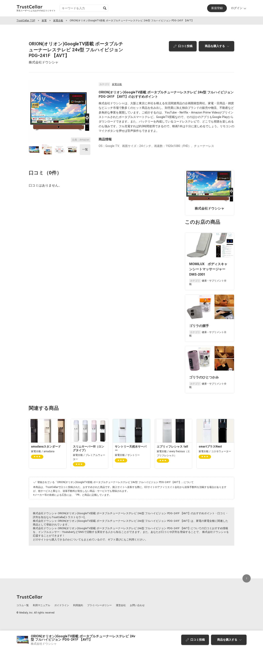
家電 (44, 20)
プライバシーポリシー (99, 605)
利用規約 (78, 605)
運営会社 (121, 605)
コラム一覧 (22, 605)
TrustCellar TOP (25, 20)
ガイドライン (61, 605)
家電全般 (58, 20)
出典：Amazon (80, 139)
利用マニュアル (41, 605)
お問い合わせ (137, 605)
